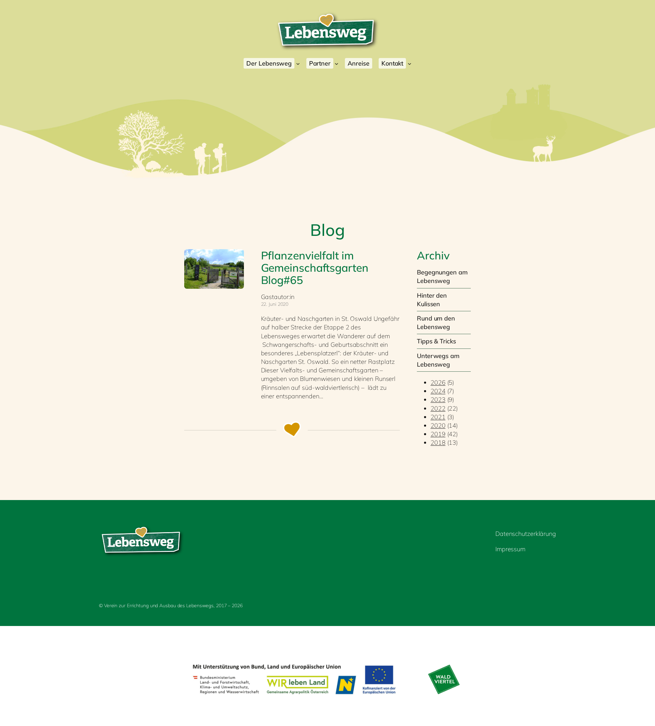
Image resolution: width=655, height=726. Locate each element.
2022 (438, 408)
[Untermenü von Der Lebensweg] (298, 63)
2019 (438, 434)
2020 (438, 425)
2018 (438, 442)
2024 (438, 391)
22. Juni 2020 (275, 304)
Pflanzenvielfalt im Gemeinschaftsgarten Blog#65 (314, 267)
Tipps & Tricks (436, 341)
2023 (438, 399)
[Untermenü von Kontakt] (409, 63)
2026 (438, 382)
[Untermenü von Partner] (336, 63)
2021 (438, 417)
